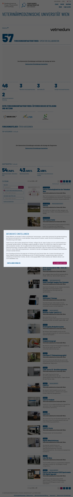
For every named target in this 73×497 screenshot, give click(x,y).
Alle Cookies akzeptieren (60, 263)
